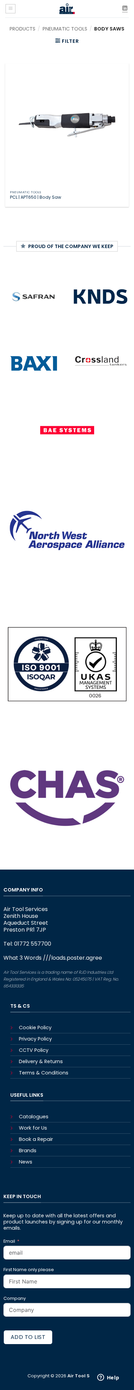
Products (22, 28)
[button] (10, 8)
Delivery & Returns (41, 1061)
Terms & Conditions (43, 1072)
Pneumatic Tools (65, 28)
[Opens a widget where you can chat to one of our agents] (108, 1378)
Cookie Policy (35, 1027)
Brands (27, 1150)
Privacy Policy (35, 1038)
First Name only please (28, 1269)
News (25, 1161)
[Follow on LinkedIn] (124, 8)
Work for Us (33, 1127)
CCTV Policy (33, 1050)
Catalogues (33, 1116)
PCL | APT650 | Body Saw (35, 197)
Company (14, 1298)
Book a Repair (36, 1139)
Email (9, 1241)
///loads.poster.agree (72, 958)
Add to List (28, 1337)
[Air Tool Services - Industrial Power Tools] (67, 8)
